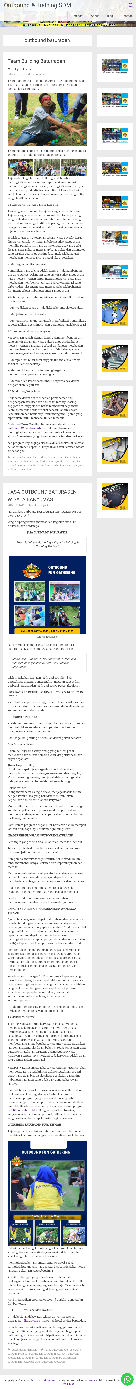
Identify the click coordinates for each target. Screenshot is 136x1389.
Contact (126, 16)
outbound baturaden (55, 1353)
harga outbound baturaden (60, 1349)
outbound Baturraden (24, 457)
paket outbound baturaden (50, 1361)
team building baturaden (64, 465)
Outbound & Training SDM (37, 5)
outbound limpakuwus (21, 1361)
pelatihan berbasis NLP (23, 1110)
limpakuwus (32, 1320)
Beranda (77, 16)
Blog (110, 16)
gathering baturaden (56, 457)
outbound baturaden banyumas (38, 461)
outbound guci (39, 74)
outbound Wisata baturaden (26, 428)
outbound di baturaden (36, 465)
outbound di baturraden (62, 1357)
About (95, 16)
